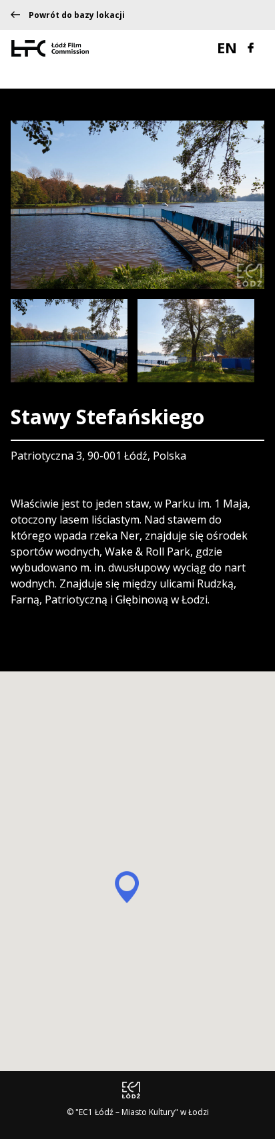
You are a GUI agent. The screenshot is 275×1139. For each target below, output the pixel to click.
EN (229, 47)
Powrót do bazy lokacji (77, 15)
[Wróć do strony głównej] (50, 47)
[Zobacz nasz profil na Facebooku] (251, 46)
